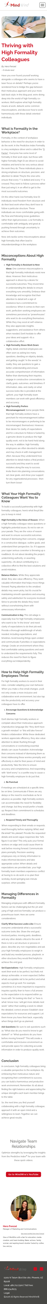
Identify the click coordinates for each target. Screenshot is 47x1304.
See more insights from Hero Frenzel (32, 1233)
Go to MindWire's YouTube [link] (23, 1174)
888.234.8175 (10, 1289)
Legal (7, 1293)
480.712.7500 (16, 1285)
